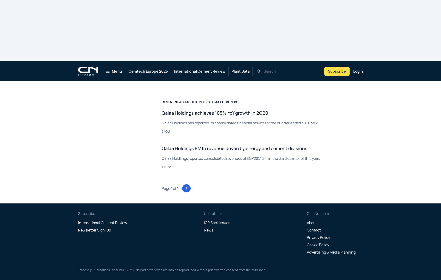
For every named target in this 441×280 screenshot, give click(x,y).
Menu (117, 71)
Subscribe (337, 71)
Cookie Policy (318, 244)
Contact (314, 230)
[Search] (258, 71)
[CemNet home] (88, 71)
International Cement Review (200, 71)
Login (358, 71)
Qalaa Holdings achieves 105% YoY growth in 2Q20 (215, 113)
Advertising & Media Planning (331, 252)
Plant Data (241, 71)
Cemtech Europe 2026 (148, 71)
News (208, 230)
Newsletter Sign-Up (94, 230)
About (312, 222)
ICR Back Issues (217, 222)
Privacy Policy (318, 237)
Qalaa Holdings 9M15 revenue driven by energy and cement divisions (234, 148)
